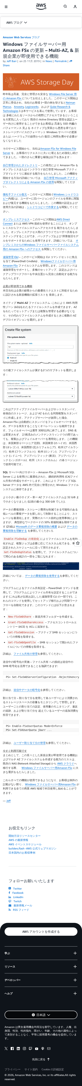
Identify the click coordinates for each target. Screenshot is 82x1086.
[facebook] (12, 1049)
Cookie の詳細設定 (53, 1069)
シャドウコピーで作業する (43, 207)
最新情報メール (22, 905)
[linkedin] (18, 1049)
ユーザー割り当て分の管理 (30, 742)
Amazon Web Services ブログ (21, 37)
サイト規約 (31, 1069)
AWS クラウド (65, 763)
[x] (6, 1049)
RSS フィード (20, 909)
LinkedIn (17, 897)
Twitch (17, 901)
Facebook (17, 892)
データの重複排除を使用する (42, 575)
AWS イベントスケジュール (25, 844)
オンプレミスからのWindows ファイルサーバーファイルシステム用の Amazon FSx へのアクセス (41, 245)
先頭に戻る (38, 1059)
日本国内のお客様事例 (22, 852)
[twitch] (30, 1049)
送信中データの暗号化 (27, 689)
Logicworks (32, 106)
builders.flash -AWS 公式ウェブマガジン (32, 848)
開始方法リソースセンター (25, 835)
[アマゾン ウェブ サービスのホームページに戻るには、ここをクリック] (41, 7)
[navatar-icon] (75, 7)
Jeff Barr (11, 61)
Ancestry (19, 106)
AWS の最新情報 (18, 839)
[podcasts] (42, 1049)
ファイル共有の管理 (26, 653)
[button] (41, 22)
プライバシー (13, 1069)
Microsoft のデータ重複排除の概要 (36, 526)
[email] (48, 1049)
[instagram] (24, 1049)
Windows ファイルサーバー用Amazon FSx (47, 767)
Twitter (17, 888)
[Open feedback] (77, 543)
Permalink (61, 61)
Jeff (8, 800)
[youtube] (36, 1049)
